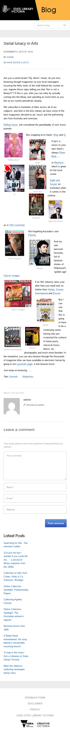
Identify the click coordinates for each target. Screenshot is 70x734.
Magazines (28, 376)
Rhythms (59, 162)
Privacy (35, 709)
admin (10, 56)
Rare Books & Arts (17, 62)
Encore (56, 293)
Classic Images (12, 275)
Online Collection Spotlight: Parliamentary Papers (16, 590)
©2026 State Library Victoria (35, 715)
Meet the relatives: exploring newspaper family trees (14, 669)
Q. (65, 135)
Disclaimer (35, 703)
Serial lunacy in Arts (21, 43)
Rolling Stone (10, 124)
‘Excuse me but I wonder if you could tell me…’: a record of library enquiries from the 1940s (15, 559)
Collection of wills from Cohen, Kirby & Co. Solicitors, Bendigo (15, 576)
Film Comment (17, 225)
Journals (13, 376)
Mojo (56, 135)
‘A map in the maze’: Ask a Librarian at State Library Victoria (16, 656)
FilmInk (32, 235)
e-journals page (24, 364)
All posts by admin (35, 404)
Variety (51, 289)
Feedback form (35, 697)
